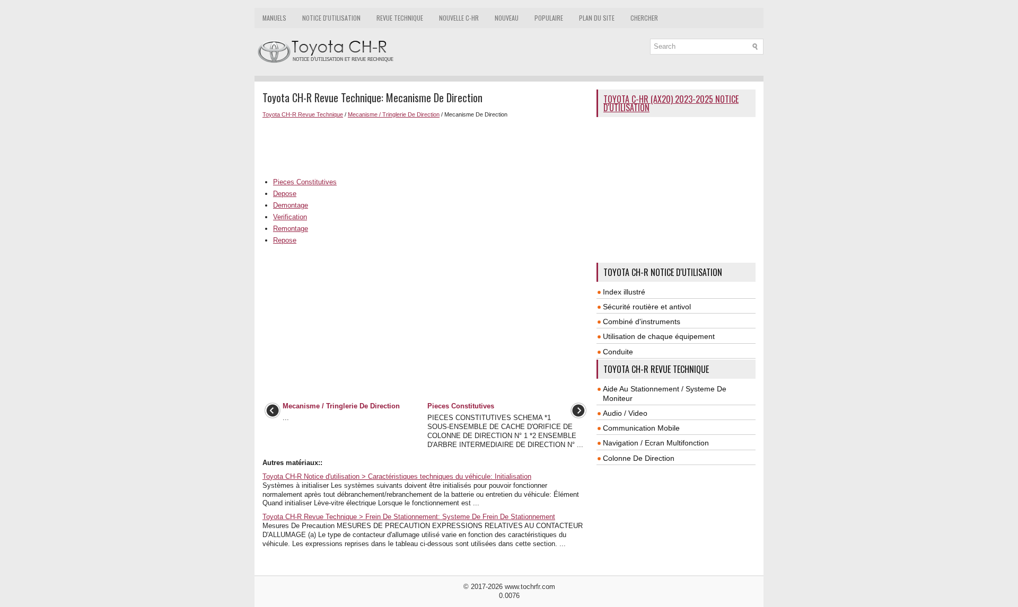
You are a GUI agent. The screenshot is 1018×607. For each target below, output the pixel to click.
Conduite (618, 351)
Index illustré (624, 292)
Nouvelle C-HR (459, 17)
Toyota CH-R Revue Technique (302, 114)
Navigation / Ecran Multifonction (656, 443)
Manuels (274, 17)
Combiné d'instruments (641, 321)
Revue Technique (399, 17)
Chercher (644, 17)
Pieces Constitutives (305, 182)
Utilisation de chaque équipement (659, 336)
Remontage (290, 229)
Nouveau (507, 17)
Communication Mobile (641, 428)
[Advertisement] (425, 147)
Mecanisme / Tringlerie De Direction (394, 114)
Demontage (290, 205)
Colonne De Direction (638, 458)
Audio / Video (625, 413)
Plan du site (597, 17)
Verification (290, 217)
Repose (284, 240)
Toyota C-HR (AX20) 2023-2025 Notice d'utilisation (671, 103)
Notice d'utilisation (331, 17)
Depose (284, 194)
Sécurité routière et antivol (647, 306)
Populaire (548, 17)
